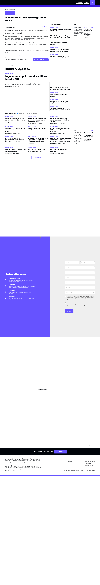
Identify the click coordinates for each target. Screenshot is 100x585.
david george (19, 55)
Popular (34, 113)
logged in (14, 59)
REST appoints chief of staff (37, 149)
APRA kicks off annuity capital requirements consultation (59, 50)
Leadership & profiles (46, 6)
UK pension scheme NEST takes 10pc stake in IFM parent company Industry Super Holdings (38, 140)
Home (6, 9)
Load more (38, 157)
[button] (92, 2)
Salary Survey (79, 6)
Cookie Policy (83, 470)
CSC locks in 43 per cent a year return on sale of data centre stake (15, 129)
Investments (13, 6)
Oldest (28, 113)
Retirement (70, 6)
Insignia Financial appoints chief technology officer (15, 150)
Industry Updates (31, 6)
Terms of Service (75, 470)
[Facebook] (4, 31)
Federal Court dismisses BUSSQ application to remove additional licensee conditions (60, 139)
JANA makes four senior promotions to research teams (15, 139)
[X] (4, 35)
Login (86, 2)
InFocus (22, 6)
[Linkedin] (4, 33)
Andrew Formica (13, 55)
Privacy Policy (67, 470)
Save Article (44, 26)
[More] (4, 37)
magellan (7, 55)
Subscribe (79, 2)
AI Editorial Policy (91, 470)
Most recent (21, 113)
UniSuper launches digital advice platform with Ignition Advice (59, 120)
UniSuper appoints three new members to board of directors (60, 57)
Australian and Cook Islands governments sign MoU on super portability (37, 120)
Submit (69, 311)
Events (86, 6)
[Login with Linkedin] (41, 59)
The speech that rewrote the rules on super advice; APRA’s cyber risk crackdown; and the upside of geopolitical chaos (88, 137)
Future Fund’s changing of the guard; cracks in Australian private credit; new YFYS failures (88, 33)
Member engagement (59, 6)
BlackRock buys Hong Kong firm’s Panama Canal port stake (60, 36)
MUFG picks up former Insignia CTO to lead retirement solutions (60, 129)
